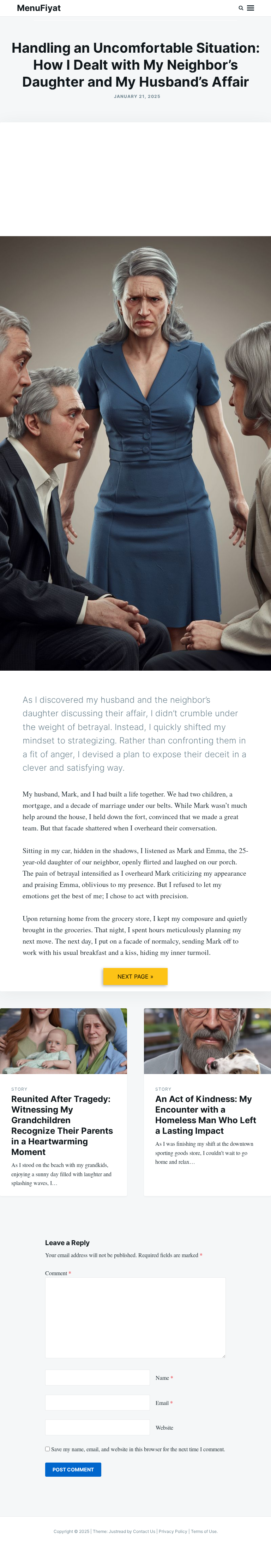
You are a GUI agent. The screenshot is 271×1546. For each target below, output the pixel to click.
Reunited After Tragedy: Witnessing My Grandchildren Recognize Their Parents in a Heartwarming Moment (62, 1125)
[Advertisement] (135, 164)
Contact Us (144, 1531)
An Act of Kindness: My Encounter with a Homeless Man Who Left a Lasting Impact (205, 1115)
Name (164, 1377)
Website (164, 1427)
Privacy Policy (173, 1531)
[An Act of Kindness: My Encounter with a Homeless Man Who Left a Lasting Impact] (207, 1041)
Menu (250, 8)
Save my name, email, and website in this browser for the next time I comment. (138, 1449)
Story (19, 1089)
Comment (58, 1273)
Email (164, 1402)
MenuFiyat (39, 8)
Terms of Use (204, 1531)
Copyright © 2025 (72, 1531)
